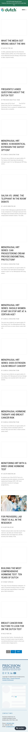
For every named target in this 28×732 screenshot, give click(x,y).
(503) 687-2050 (10, 723)
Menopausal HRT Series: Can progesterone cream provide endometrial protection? (13, 253)
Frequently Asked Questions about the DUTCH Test (12, 92)
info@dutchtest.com (11, 726)
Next (18, 651)
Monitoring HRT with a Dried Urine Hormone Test (13, 466)
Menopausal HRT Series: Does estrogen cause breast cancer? (13, 362)
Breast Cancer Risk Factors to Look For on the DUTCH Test (12, 626)
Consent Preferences (8, 680)
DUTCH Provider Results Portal (14, 1)
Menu (23, 9)
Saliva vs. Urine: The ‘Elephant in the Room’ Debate (13, 198)
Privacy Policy (6, 678)
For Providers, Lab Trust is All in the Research (11, 519)
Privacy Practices (15, 678)
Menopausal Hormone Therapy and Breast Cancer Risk (13, 414)
